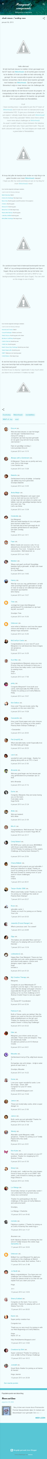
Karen (13, 1316)
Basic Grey (5, 201)
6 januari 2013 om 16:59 (20, 653)
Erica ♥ (13, 428)
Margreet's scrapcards (23, 6)
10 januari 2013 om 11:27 (20, 1230)
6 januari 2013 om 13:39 (20, 486)
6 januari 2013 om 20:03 (20, 733)
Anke (13, 811)
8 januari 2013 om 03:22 (20, 1026)
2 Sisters (4, 203)
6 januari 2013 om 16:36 (20, 617)
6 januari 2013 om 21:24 (20, 804)
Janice (13, 1101)
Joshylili (14, 1365)
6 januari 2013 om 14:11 (20, 535)
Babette (14, 475)
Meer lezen (40, 1418)
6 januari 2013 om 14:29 (20, 554)
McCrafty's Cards (17, 640)
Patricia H (14, 1011)
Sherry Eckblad (16, 1299)
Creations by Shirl (17, 1350)
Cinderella (14, 516)
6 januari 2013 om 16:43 (20, 634)
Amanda (14, 770)
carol (13, 755)
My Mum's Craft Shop (7, 338)
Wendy (13, 1131)
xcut (16, 419)
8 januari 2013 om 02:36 (20, 1004)
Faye (12, 542)
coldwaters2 (15, 954)
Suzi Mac (14, 660)
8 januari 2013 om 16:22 (20, 1073)
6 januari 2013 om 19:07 (20, 696)
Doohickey (7, 415)
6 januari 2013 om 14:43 (20, 574)
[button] (43, 18)
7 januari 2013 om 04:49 (20, 930)
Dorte (13, 792)
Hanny (13, 580)
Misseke (14, 1054)
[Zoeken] (43, 4)
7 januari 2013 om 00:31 (20, 882)
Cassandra (15, 718)
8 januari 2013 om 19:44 (20, 1094)
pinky (13, 683)
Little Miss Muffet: (6, 215)
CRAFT (3, 353)
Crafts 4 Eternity (6, 341)
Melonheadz (19, 72)
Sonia (13, 1079)
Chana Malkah (16, 863)
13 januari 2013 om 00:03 (20, 1309)
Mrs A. (13, 826)
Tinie (12, 602)
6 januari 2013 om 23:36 (20, 856)
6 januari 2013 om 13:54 (20, 510)
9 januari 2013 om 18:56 (20, 1181)
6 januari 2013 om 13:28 (20, 469)
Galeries (30, 1454)
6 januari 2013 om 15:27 (20, 595)
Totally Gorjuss (6, 335)
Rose (13, 906)
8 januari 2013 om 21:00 (20, 1109)
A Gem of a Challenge (7, 198)
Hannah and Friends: (7, 329)
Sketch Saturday (6, 195)
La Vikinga (15, 1187)
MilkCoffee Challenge (7, 218)
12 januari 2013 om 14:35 (20, 1292)
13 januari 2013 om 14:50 (20, 1343)
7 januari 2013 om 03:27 (20, 899)
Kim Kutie (14, 1151)
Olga (12, 937)
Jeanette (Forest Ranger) (20, 923)
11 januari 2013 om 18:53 (20, 1247)
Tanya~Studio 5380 (18, 888)
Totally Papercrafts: (7, 350)
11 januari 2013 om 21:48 (20, 1265)
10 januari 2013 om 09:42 (20, 1214)
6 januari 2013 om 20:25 (20, 748)
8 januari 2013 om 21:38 (20, 1125)
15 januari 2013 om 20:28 (20, 1378)
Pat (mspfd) (15, 739)
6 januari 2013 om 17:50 (20, 677)
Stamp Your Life (6, 209)
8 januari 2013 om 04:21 (20, 1047)
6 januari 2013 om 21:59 (20, 820)
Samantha (15, 1244)
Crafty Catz (5, 344)
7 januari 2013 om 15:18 (20, 947)
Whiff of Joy (7, 419)
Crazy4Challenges (7, 332)
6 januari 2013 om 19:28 (20, 712)
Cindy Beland (16, 842)
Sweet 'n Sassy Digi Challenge (9, 347)
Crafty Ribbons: (6, 356)
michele (14, 1221)
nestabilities (30, 415)
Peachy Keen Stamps (7, 212)
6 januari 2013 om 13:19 (20, 451)
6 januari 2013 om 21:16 (20, 785)
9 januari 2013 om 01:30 (20, 1162)
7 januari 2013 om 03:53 (20, 917)
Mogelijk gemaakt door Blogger (25, 1450)
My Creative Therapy (18, 977)
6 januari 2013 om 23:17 (20, 835)
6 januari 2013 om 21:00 (20, 764)
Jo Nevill (14, 1271)
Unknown (14, 623)
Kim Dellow (15, 703)
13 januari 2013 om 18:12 (20, 1358)
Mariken (14, 561)
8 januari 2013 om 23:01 (20, 1144)
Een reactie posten (11, 1383)
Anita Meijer (15, 493)
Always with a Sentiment (20, 458)
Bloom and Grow (8, 1398)
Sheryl (13, 1168)
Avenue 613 (5, 206)
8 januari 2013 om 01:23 (20, 971)
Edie (12, 1032)
